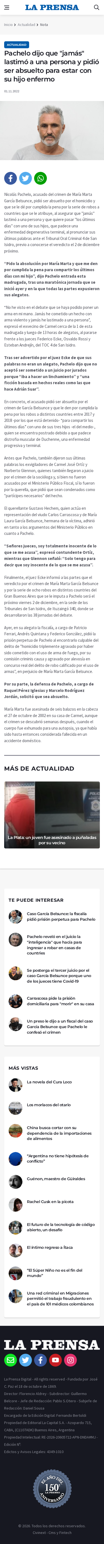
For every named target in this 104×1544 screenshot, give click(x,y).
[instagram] (70, 1360)
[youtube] (55, 1360)
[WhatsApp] (40, 178)
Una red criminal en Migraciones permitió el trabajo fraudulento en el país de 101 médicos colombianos (60, 1299)
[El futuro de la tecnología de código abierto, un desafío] (15, 1228)
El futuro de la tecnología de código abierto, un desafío (61, 1227)
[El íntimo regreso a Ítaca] (15, 1250)
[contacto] (10, 1360)
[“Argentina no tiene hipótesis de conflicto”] (15, 1159)
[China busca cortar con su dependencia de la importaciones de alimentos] (15, 1131)
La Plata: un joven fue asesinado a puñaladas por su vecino (52, 840)
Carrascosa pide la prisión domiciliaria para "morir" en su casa (60, 1001)
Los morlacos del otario (49, 1104)
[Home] (52, 1347)
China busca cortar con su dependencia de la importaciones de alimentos (59, 1133)
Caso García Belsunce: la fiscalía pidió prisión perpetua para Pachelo (61, 916)
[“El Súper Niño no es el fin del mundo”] (15, 1273)
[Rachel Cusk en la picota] (15, 1205)
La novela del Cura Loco (49, 1081)
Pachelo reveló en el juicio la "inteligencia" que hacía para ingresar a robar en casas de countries (54, 945)
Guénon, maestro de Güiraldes (56, 1178)
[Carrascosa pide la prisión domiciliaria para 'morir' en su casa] (15, 1001)
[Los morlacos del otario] (15, 1108)
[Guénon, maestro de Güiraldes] (15, 1182)
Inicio (8, 24)
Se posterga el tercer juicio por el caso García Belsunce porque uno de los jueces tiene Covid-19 (59, 976)
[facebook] (10, 178)
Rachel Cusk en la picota (50, 1201)
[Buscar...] (96, 7)
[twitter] (25, 178)
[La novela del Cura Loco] (15, 1085)
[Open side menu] (6, 7)
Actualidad (26, 24)
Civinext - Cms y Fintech (52, 1532)
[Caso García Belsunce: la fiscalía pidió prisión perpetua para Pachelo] (15, 917)
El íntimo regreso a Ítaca (50, 1247)
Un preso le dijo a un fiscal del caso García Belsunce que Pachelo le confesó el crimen (60, 1027)
